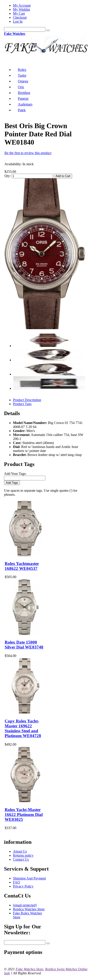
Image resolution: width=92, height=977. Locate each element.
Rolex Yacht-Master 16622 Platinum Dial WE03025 (24, 814)
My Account (22, 5)
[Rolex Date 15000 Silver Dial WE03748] (25, 634)
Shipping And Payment (29, 878)
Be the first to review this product (27, 153)
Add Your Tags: (15, 474)
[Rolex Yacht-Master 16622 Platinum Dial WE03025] (25, 801)
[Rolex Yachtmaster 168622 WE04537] (25, 555)
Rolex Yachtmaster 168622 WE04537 (22, 566)
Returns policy (23, 855)
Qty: (7, 176)
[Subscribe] (48, 943)
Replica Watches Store (29, 909)
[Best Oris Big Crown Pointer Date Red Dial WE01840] (44, 328)
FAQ (16, 882)
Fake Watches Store (29, 969)
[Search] (48, 30)
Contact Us (21, 859)
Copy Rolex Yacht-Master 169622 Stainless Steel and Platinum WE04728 (23, 728)
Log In (18, 21)
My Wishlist (21, 9)
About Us (20, 851)
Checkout (20, 17)
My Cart (19, 13)
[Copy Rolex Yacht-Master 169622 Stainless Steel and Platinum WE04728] (25, 712)
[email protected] (25, 905)
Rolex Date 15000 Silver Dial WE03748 (24, 644)
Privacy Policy (23, 886)
